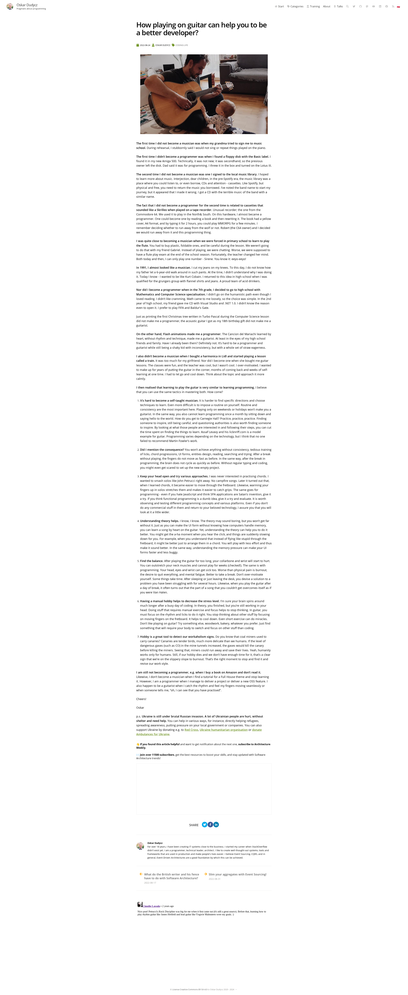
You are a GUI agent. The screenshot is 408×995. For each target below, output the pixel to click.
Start (281, 6)
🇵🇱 (398, 6)
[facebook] (210, 825)
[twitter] (205, 825)
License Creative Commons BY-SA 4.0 (189, 989)
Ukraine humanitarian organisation (224, 730)
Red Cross (191, 730)
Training (315, 6)
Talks (340, 6)
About (326, 6)
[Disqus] (204, 940)
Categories (297, 6)
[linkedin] (216, 825)
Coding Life (181, 45)
